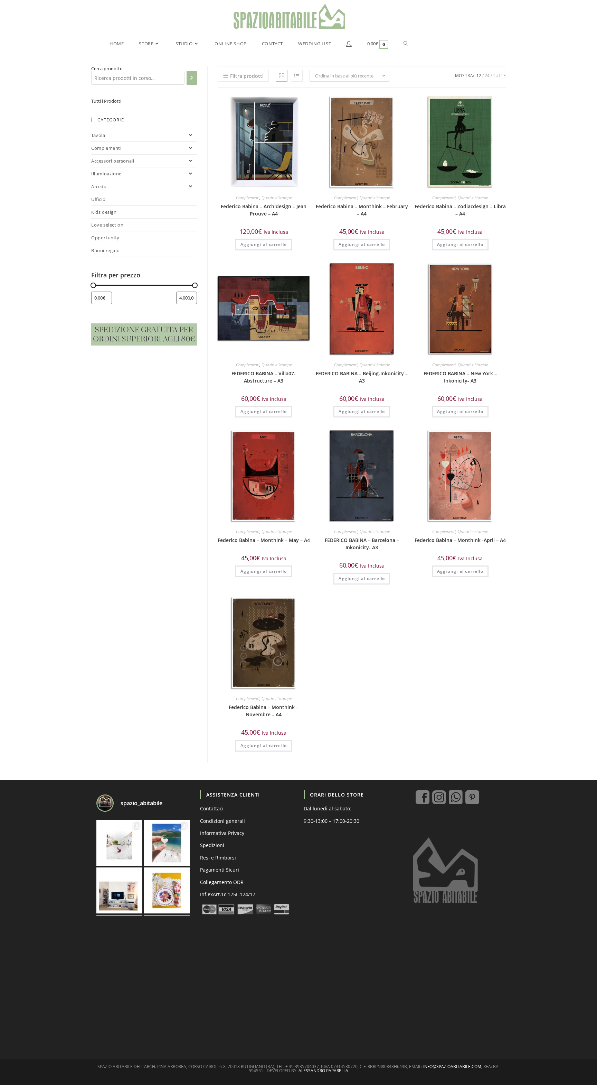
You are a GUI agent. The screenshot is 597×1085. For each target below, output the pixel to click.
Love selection (107, 225)
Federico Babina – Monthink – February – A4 (362, 210)
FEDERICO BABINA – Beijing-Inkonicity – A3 (362, 377)
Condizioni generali (222, 821)
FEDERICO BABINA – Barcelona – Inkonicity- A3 (362, 544)
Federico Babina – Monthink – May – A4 (264, 540)
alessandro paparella (323, 1071)
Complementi (247, 198)
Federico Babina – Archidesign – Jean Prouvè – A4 (263, 210)
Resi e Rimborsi (218, 857)
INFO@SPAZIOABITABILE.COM (452, 1066)
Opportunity (105, 238)
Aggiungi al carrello (263, 244)
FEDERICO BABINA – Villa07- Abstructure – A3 (263, 377)
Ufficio (98, 199)
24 (487, 76)
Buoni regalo (105, 250)
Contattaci (212, 808)
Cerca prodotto (107, 68)
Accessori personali (112, 161)
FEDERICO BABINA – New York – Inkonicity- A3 (460, 377)
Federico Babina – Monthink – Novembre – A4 (263, 711)
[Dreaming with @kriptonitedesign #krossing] (119, 890)
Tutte (499, 76)
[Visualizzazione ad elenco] (297, 76)
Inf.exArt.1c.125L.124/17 (227, 894)
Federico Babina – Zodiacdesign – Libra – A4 (460, 210)
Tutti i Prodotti (106, 101)
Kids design (104, 212)
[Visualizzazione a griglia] (281, 76)
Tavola (98, 135)
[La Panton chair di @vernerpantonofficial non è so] (119, 843)
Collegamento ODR (222, 882)
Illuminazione (106, 174)
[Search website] (406, 43)
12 (478, 76)
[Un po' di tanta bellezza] (167, 843)
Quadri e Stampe (277, 198)
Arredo (99, 186)
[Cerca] (192, 78)
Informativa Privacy (222, 833)
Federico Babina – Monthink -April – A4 (460, 540)
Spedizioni (212, 845)
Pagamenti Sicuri (219, 869)
